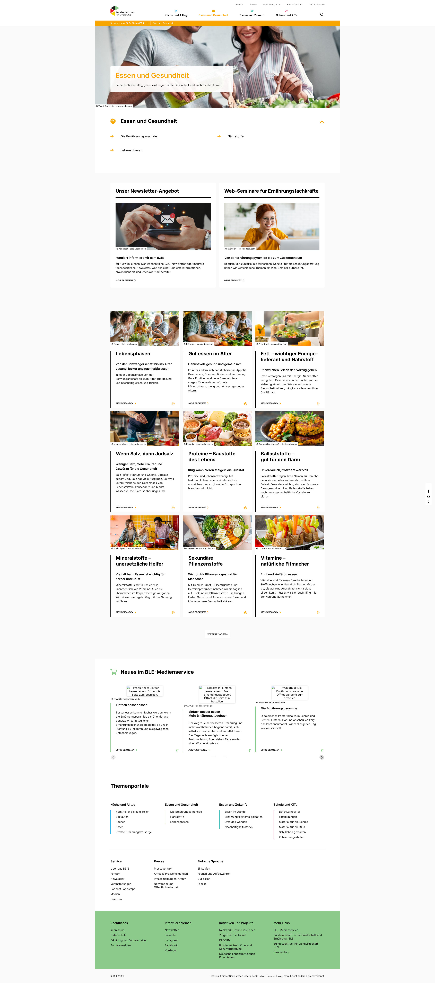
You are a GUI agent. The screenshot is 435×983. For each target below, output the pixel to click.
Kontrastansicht (294, 4)
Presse (253, 4)
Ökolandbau (281, 952)
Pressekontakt (163, 868)
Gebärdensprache (271, 4)
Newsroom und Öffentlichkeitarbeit (166, 885)
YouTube (170, 950)
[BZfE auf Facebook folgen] (428, 491)
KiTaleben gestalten (291, 837)
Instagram (171, 940)
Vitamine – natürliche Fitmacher (285, 561)
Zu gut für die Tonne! (232, 935)
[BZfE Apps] (428, 501)
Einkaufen (122, 816)
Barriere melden (120, 945)
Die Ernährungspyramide (139, 136)
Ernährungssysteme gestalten (244, 816)
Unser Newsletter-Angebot (147, 191)
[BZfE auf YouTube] (428, 496)
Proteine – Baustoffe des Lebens (212, 456)
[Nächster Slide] (321, 757)
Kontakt (115, 873)
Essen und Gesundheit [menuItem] (213, 15)
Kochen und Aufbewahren (213, 873)
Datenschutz (118, 935)
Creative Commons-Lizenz (269, 976)
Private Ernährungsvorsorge (134, 832)
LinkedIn (170, 935)
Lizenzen (116, 899)
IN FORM (224, 940)
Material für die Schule (293, 822)
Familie (201, 884)
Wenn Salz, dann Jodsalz (144, 454)
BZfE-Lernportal (289, 811)
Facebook (171, 945)
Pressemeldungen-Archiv (170, 878)
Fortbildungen (288, 816)
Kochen (120, 822)
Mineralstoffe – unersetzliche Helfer (139, 561)
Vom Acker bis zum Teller (132, 811)
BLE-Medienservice (286, 930)
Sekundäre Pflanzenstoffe (205, 561)
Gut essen (203, 878)
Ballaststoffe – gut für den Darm (280, 456)
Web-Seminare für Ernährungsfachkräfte (271, 191)
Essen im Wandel (235, 811)
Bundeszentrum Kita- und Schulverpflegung (235, 947)
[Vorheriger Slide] (113, 757)
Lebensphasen (131, 150)
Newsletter (117, 878)
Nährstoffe (236, 136)
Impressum (117, 930)
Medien (115, 894)
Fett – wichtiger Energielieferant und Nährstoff (289, 356)
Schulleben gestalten (292, 832)
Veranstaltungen (120, 884)
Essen (119, 827)
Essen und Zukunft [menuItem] (252, 15)
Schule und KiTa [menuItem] (286, 15)
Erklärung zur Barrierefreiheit (128, 940)
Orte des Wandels (236, 822)
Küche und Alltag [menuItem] (176, 15)
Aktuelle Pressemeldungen (171, 873)
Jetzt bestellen (125, 750)
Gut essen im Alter (210, 353)
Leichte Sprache (317, 4)
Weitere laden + (217, 634)
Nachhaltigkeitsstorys (239, 827)
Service (239, 4)
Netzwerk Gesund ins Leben (237, 930)
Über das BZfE (119, 868)
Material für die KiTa (292, 827)
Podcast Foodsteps (122, 889)
